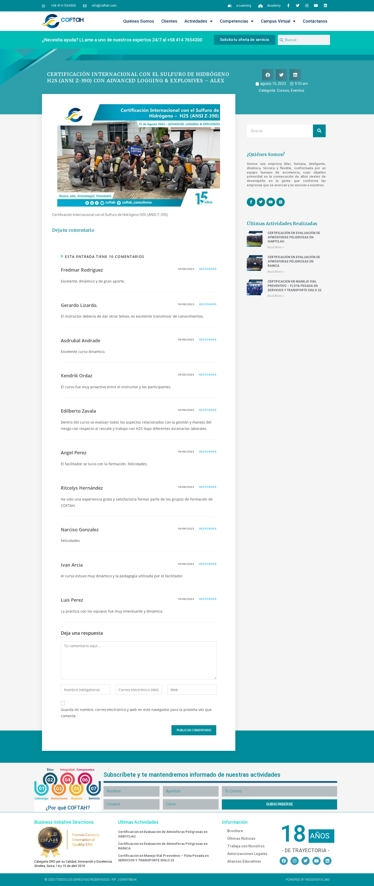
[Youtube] (316, 5)
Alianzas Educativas (244, 861)
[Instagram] (306, 5)
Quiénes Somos (138, 21)
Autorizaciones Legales (247, 854)
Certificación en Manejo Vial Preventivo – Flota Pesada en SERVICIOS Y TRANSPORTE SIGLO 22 (294, 286)
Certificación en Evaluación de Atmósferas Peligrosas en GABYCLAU (294, 237)
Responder (208, 269)
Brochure (235, 831)
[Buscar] (319, 131)
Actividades (195, 21)
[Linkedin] (325, 5)
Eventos (297, 90)
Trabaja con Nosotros (246, 846)
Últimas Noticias (241, 838)
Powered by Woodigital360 (307, 879)
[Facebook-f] (288, 5)
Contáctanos (315, 21)
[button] (268, 75)
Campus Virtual (275, 21)
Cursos (283, 90)
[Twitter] (297, 5)
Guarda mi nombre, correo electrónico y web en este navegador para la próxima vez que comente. (136, 712)
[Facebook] (284, 861)
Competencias (234, 21)
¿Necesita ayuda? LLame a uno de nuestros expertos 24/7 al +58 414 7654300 (122, 39)
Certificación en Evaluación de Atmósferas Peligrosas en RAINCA (294, 261)
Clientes (169, 21)
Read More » (276, 247)
